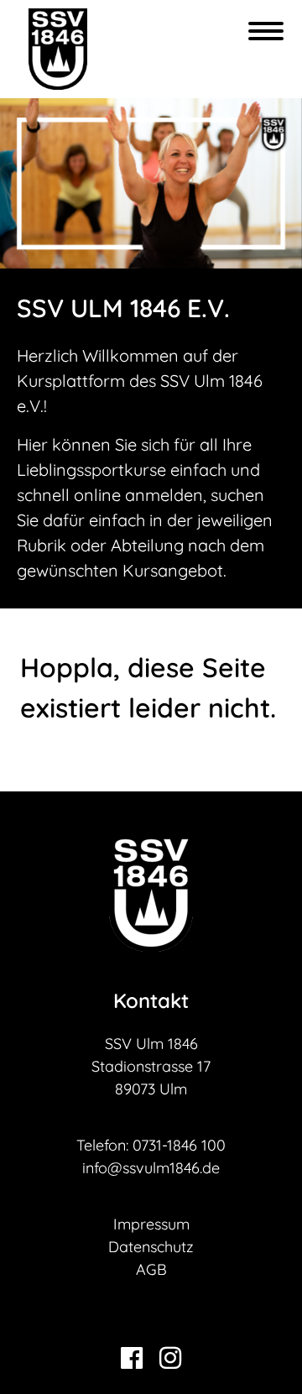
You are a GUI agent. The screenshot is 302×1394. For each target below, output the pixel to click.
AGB (151, 1269)
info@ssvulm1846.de (151, 1167)
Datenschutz (151, 1246)
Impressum (151, 1224)
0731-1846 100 (179, 1145)
